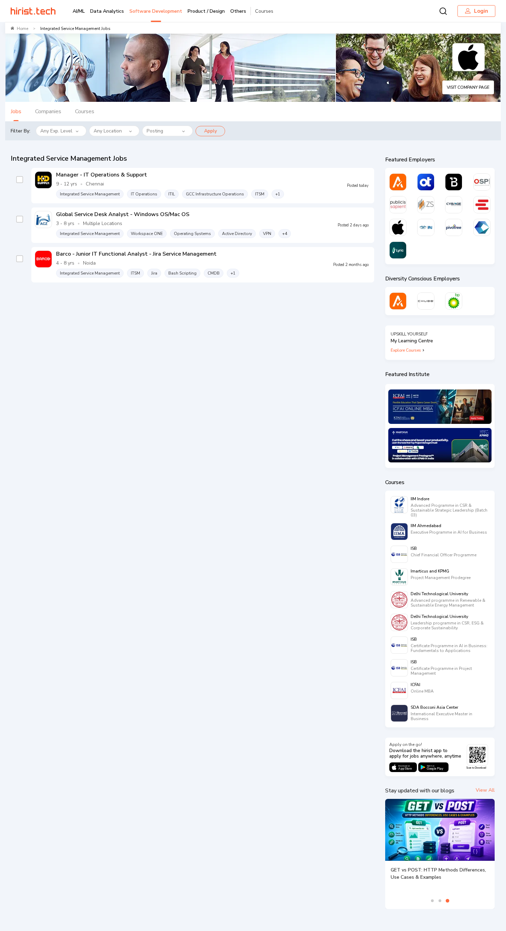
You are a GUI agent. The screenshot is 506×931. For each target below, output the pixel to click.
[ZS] (425, 204)
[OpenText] (425, 182)
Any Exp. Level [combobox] (56, 131)
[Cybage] (453, 204)
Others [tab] (238, 11)
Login (481, 11)
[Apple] (398, 227)
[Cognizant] (482, 227)
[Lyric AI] (398, 250)
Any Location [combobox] (108, 131)
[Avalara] (398, 182)
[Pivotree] (453, 227)
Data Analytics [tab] (107, 11)
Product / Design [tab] (206, 11)
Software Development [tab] (155, 11)
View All (485, 790)
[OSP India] (482, 182)
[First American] (425, 227)
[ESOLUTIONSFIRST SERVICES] (482, 204)
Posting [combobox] (155, 131)
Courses (264, 11)
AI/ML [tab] (79, 11)
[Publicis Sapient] (398, 204)
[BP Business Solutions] (453, 301)
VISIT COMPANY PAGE (468, 87)
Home (22, 28)
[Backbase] (453, 182)
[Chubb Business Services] (425, 301)
